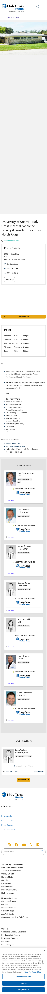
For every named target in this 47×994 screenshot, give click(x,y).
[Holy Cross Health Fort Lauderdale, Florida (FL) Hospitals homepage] (12, 12)
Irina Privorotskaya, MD (15, 446)
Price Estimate (7, 887)
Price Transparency (9, 890)
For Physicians (7, 941)
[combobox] (23, 851)
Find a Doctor (6, 816)
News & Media (7, 877)
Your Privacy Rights (23, 976)
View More (24, 780)
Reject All (23, 983)
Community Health (8, 917)
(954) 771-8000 (7, 806)
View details (10, 500)
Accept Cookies (23, 990)
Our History (5, 880)
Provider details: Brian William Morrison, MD (23, 761)
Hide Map (9, 279)
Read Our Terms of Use (33, 972)
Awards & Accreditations (11, 871)
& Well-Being (22, 917)
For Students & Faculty (10, 935)
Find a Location (7, 821)
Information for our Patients (12, 867)
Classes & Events (8, 901)
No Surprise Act (7, 893)
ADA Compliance (8, 830)
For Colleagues (7, 945)
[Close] (44, 950)
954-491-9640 (12, 273)
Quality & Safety (7, 874)
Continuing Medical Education (13, 932)
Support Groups (7, 911)
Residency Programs (9, 938)
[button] (44, 5)
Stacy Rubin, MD (13, 444)
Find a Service (7, 825)
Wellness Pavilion (8, 908)
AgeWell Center (7, 914)
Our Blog (5, 904)
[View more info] (11, 485)
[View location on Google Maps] (23, 299)
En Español (6, 883)
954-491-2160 (12, 269)
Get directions (12, 264)
